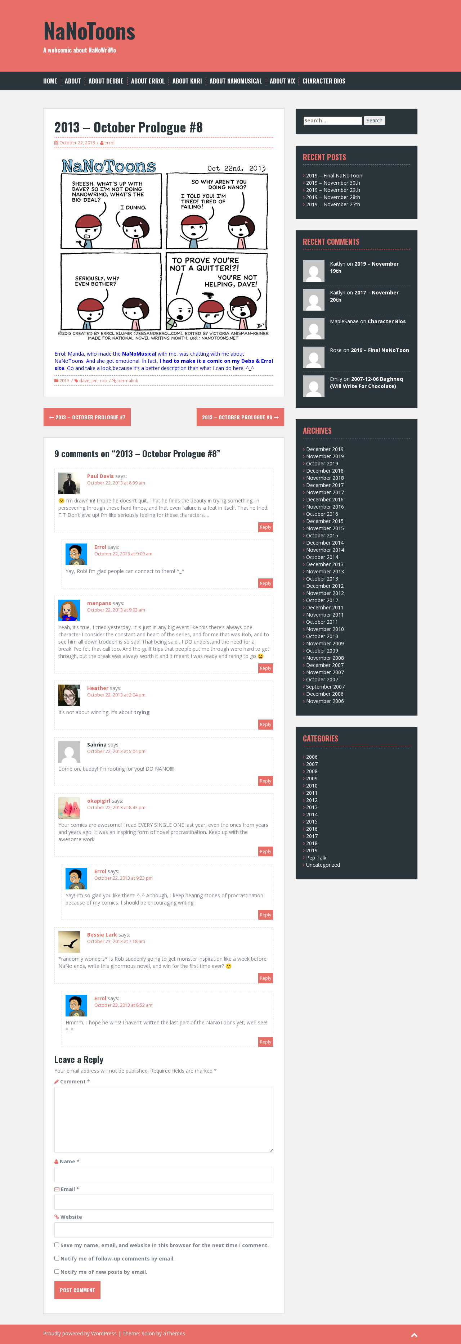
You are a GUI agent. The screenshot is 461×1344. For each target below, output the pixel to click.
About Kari (187, 81)
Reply (265, 527)
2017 (312, 836)
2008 (312, 771)
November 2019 (325, 456)
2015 (312, 821)
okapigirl (98, 800)
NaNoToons (89, 30)
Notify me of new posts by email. (104, 1271)
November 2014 (325, 549)
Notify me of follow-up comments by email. (118, 1258)
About (73, 81)
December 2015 (325, 521)
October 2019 (322, 463)
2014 (312, 814)
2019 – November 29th (333, 189)
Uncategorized (323, 864)
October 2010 (322, 636)
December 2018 (325, 470)
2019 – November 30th (333, 182)
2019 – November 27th (333, 204)
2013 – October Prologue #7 (89, 417)
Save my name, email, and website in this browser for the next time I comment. (165, 1245)
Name (70, 1161)
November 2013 (325, 571)
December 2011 (325, 607)
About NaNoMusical (236, 81)
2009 (312, 778)
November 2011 (325, 614)
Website (71, 1216)
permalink (127, 381)
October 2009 (322, 650)
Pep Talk (316, 857)
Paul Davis (100, 476)
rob (103, 381)
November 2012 (325, 593)
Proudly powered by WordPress (80, 1333)
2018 (312, 843)
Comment (75, 1081)
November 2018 (325, 477)
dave (84, 381)
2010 (312, 785)
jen (94, 381)
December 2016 (325, 499)
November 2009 (325, 643)
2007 (312, 764)
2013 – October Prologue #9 (238, 417)
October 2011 (322, 621)
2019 (312, 850)
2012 (312, 800)
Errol (100, 547)
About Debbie (106, 81)
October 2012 (322, 600)
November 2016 (325, 506)
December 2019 (325, 449)
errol (109, 143)
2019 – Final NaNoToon (334, 175)
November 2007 (325, 672)
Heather (97, 688)
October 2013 (322, 578)
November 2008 (325, 657)
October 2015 (322, 535)
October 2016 (322, 513)
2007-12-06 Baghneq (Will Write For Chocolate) (366, 382)
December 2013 (325, 564)
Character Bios (324, 81)
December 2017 (325, 485)
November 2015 (325, 528)
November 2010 (325, 629)
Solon (148, 1333)
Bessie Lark (102, 934)
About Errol (148, 81)
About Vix (282, 81)
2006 (312, 756)
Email (70, 1189)
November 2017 (325, 492)
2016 (312, 828)
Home (50, 81)
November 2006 (325, 701)
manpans (99, 603)
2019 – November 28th (333, 197)
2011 (312, 792)
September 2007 (325, 686)
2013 (64, 381)
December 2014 (325, 542)
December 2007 (325, 665)
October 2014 (322, 557)
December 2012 (325, 585)
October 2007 (322, 679)
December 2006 (325, 693)
